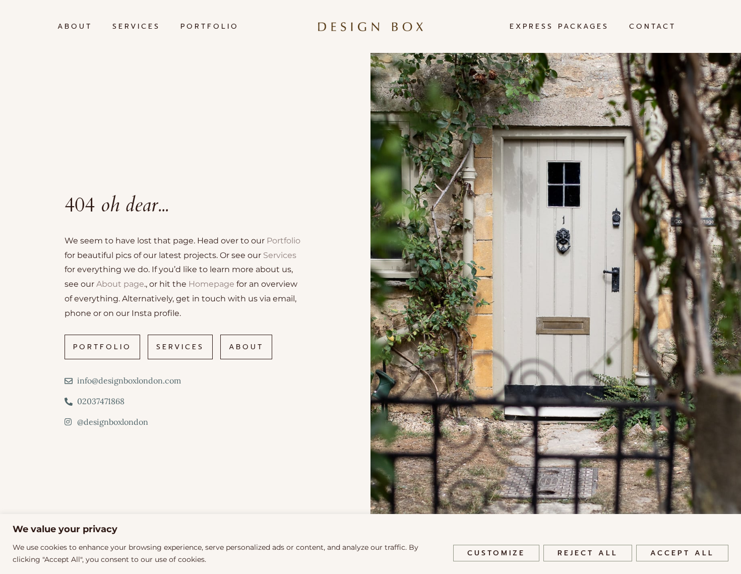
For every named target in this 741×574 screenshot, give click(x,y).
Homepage (211, 284)
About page (120, 284)
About (74, 26)
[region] (370, 544)
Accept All (682, 553)
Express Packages (559, 26)
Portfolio (209, 26)
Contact (652, 26)
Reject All (588, 553)
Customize (496, 553)
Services (136, 26)
